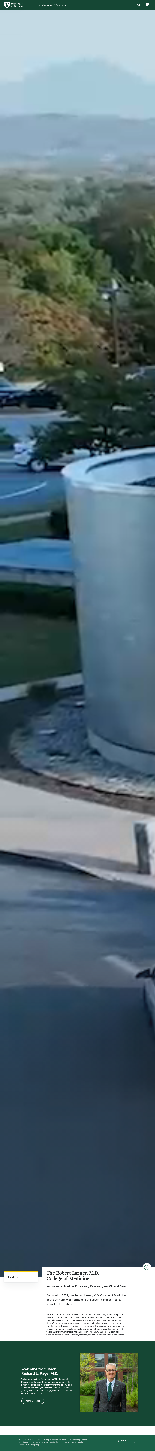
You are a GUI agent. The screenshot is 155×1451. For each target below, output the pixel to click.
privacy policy (33, 1445)
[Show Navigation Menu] (147, 4)
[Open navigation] (34, 1277)
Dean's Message (32, 1401)
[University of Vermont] (13, 8)
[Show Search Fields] (139, 4)
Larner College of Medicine (50, 5)
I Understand (126, 1441)
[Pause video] (146, 1267)
